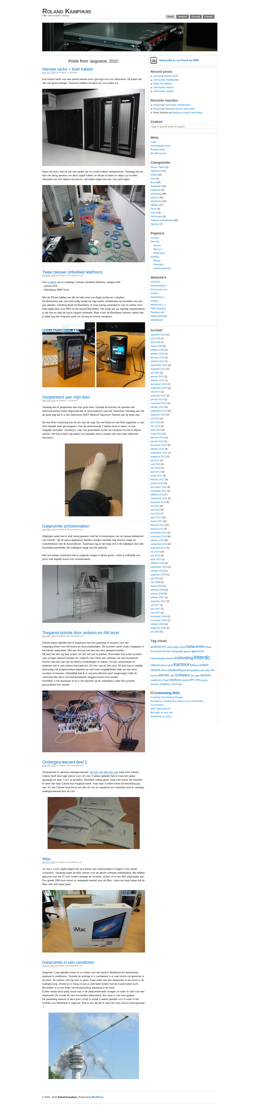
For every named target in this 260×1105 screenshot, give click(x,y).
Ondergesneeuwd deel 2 (64, 762)
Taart (166, 680)
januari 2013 (157, 441)
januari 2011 (157, 529)
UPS (192, 680)
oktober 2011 (157, 494)
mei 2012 (155, 468)
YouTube (176, 684)
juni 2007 (155, 609)
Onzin (154, 209)
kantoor (182, 664)
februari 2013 (157, 437)
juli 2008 (155, 578)
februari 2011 (157, 525)
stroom (205, 675)
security (205, 670)
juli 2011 (155, 506)
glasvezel (198, 651)
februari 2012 (157, 479)
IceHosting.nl (157, 297)
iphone (163, 665)
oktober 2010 (157, 540)
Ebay (208, 646)
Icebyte (52, 282)
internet (155, 665)
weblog (204, 680)
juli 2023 (155, 372)
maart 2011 (156, 521)
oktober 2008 (157, 570)
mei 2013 (155, 426)
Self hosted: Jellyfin (163, 91)
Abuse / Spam (158, 167)
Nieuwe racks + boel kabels (67, 69)
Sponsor (155, 224)
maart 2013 (156, 433)
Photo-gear (159, 253)
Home (170, 16)
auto (169, 646)
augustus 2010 (158, 548)
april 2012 (156, 472)
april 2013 (156, 430)
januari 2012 (157, 483)
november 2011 (159, 491)
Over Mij (196, 16)
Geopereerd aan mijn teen (66, 397)
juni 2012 (155, 464)
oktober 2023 (157, 361)
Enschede (156, 651)
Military (194, 665)
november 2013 (159, 403)
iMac (46, 858)
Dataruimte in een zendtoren (68, 962)
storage (195, 675)
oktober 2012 (157, 449)
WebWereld (157, 320)
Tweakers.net (157, 312)
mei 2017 (155, 392)
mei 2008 (155, 582)
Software (182, 675)
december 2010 (159, 532)
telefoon (175, 680)
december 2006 (159, 616)
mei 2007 (155, 612)
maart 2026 (156, 346)
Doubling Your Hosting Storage (167, 697)
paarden (195, 670)
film (164, 651)
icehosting (183, 657)
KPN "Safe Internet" (161, 708)
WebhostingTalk (159, 316)
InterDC (155, 197)
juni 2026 (155, 338)
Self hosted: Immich (163, 87)
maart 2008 (156, 586)
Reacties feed (158, 149)
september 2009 (159, 567)
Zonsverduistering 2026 (165, 76)
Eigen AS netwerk (162, 83)
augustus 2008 (158, 574)
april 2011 (156, 517)
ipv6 (170, 665)
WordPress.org (158, 153)
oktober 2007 (157, 597)
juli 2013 (155, 418)
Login (153, 142)
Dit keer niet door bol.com (104, 772)
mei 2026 (155, 342)
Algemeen (156, 171)
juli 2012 (155, 460)
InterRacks (156, 201)
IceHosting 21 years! (161, 716)
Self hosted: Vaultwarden (166, 80)
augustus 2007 (158, 601)
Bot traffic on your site (162, 712)
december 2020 (159, 384)
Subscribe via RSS (179, 60)
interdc (202, 657)
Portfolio (182, 16)
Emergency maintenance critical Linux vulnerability (177, 701)
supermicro (157, 680)
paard (186, 670)
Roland (62, 72)
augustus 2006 (158, 628)
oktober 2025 (157, 350)
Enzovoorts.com (159, 289)
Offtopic (154, 205)
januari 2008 (157, 593)
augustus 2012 (158, 456)
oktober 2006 (157, 624)
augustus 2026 (158, 334)
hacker (170, 658)
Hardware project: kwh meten (180, 108)
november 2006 (159, 620)
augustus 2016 (158, 395)
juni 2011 (155, 509)
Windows (155, 684)
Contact (209, 16)
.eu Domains (157, 705)
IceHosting (156, 193)
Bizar (153, 182)
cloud (182, 647)
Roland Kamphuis (66, 11)
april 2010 (156, 559)
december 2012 (159, 445)
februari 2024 (157, 357)
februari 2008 (157, 590)
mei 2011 (155, 513)
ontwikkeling (175, 670)
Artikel (154, 174)
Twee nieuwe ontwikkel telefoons (72, 272)
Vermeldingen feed (160, 145)
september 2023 (159, 365)
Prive (153, 212)
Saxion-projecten (162, 268)
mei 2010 (155, 555)
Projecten (158, 264)
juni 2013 (155, 422)
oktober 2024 (157, 353)
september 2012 (159, 452)
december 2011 (159, 487)
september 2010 (159, 544)
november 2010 (159, 536)
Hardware (156, 190)
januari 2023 (157, 376)
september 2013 (159, 411)
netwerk (155, 670)
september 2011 (159, 498)
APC (164, 647)
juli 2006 (155, 631)
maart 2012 (156, 475)
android (156, 646)
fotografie (177, 651)
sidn (172, 675)
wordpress (165, 684)
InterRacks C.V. (158, 304)
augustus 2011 (158, 502)
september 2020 (159, 388)
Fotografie (156, 186)
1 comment (72, 72)
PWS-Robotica (158, 308)
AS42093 (155, 282)
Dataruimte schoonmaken (65, 526)
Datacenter (195, 646)
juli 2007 (155, 605)
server (164, 675)
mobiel (203, 665)
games (187, 651)
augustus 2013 (158, 414)
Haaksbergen (158, 658)
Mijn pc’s (158, 249)
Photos (157, 260)
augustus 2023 (158, 369)
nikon (164, 670)
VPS (197, 680)
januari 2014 (157, 399)
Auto (153, 178)
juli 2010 (155, 551)
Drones (157, 245)
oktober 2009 (157, 563)
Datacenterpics (158, 285)
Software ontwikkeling (162, 220)
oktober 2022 (157, 380)
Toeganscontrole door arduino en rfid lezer (80, 632)
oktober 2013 (157, 407)
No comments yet (75, 275)
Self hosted (156, 216)
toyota (184, 680)
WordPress (98, 1097)
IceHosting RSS (167, 693)
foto (169, 651)
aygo (176, 646)
